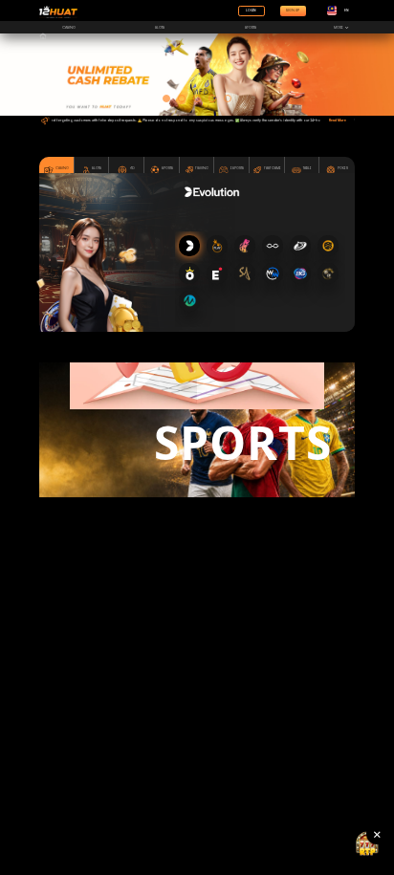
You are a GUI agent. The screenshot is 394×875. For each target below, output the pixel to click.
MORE (339, 27)
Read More (337, 120)
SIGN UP (292, 10)
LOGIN (251, 10)
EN (346, 10)
